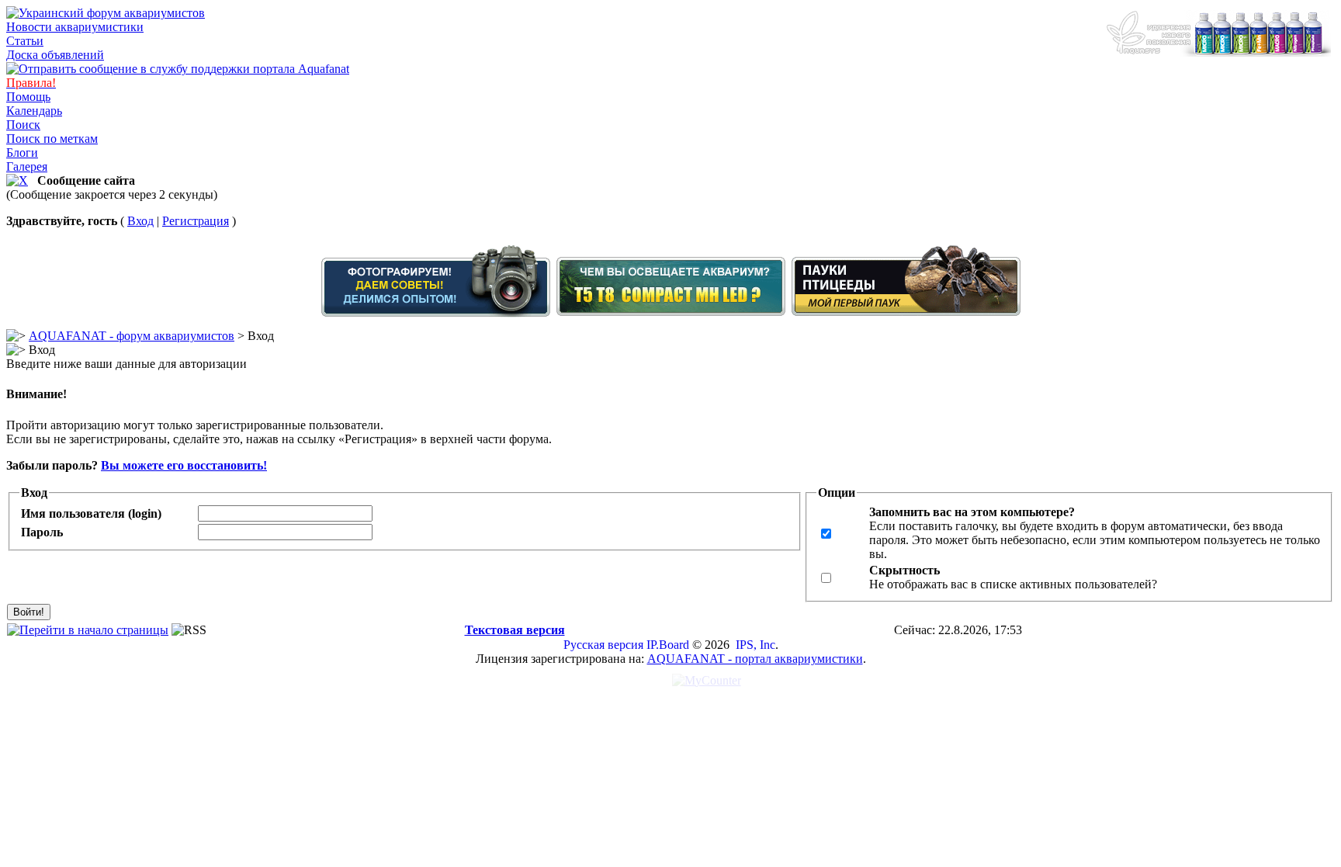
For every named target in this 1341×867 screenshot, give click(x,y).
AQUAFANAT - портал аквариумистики (755, 658)
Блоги (22, 152)
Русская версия (603, 644)
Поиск (23, 124)
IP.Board (667, 644)
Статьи (24, 40)
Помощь (28, 96)
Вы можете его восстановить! (184, 465)
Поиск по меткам (52, 138)
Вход (140, 220)
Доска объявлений (55, 54)
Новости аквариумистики (75, 26)
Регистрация (195, 220)
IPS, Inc (755, 644)
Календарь (34, 110)
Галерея (26, 166)
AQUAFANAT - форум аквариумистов (131, 335)
